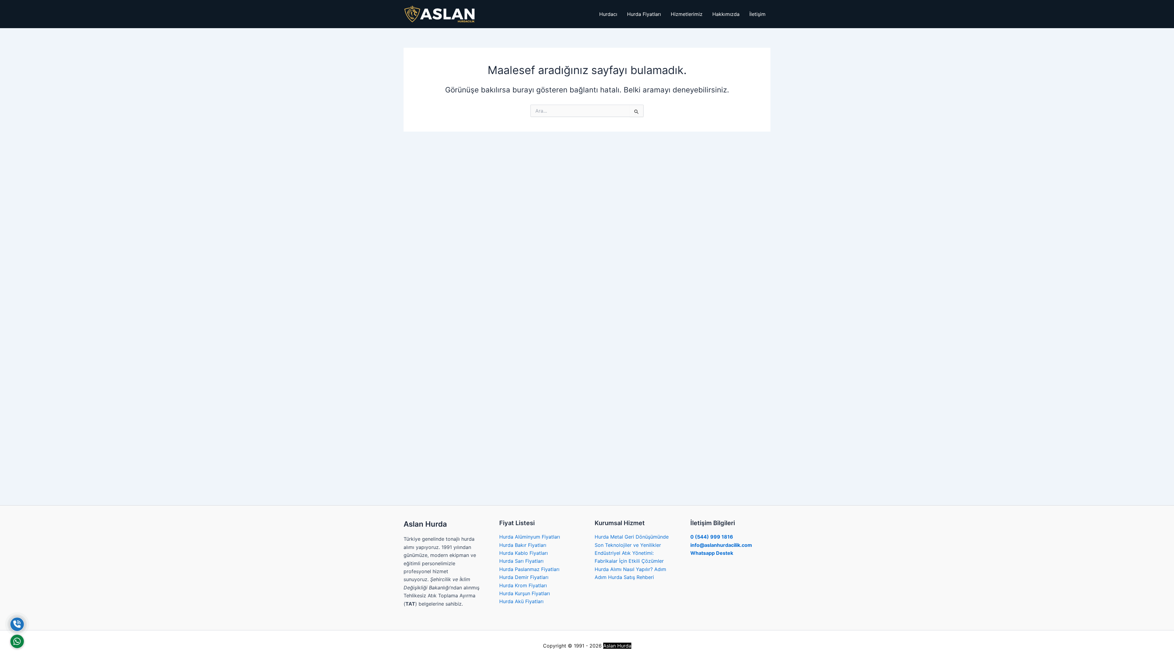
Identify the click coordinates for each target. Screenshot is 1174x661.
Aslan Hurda (617, 646)
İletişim (757, 14)
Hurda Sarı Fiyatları (521, 561)
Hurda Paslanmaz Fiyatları (529, 569)
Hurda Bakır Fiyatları (522, 545)
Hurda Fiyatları (644, 14)
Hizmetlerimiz (687, 14)
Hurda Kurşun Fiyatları (524, 593)
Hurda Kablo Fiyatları (523, 553)
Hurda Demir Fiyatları (523, 577)
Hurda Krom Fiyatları (523, 585)
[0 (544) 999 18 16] (17, 624)
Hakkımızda (726, 14)
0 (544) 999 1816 (711, 537)
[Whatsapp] (17, 641)
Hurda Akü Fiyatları (521, 601)
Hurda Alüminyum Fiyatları (529, 537)
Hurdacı (608, 14)
